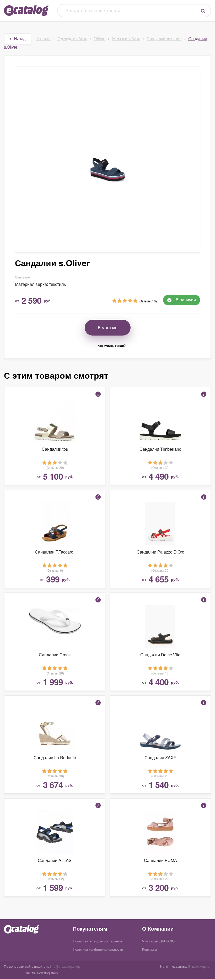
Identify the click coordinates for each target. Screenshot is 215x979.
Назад (19, 38)
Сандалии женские (164, 38)
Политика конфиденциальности (98, 949)
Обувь (99, 38)
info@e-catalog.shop (65, 966)
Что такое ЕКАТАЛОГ (159, 941)
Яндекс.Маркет (199, 966)
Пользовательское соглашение (97, 941)
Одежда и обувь (72, 38)
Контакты (149, 949)
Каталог (43, 38)
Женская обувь (126, 38)
